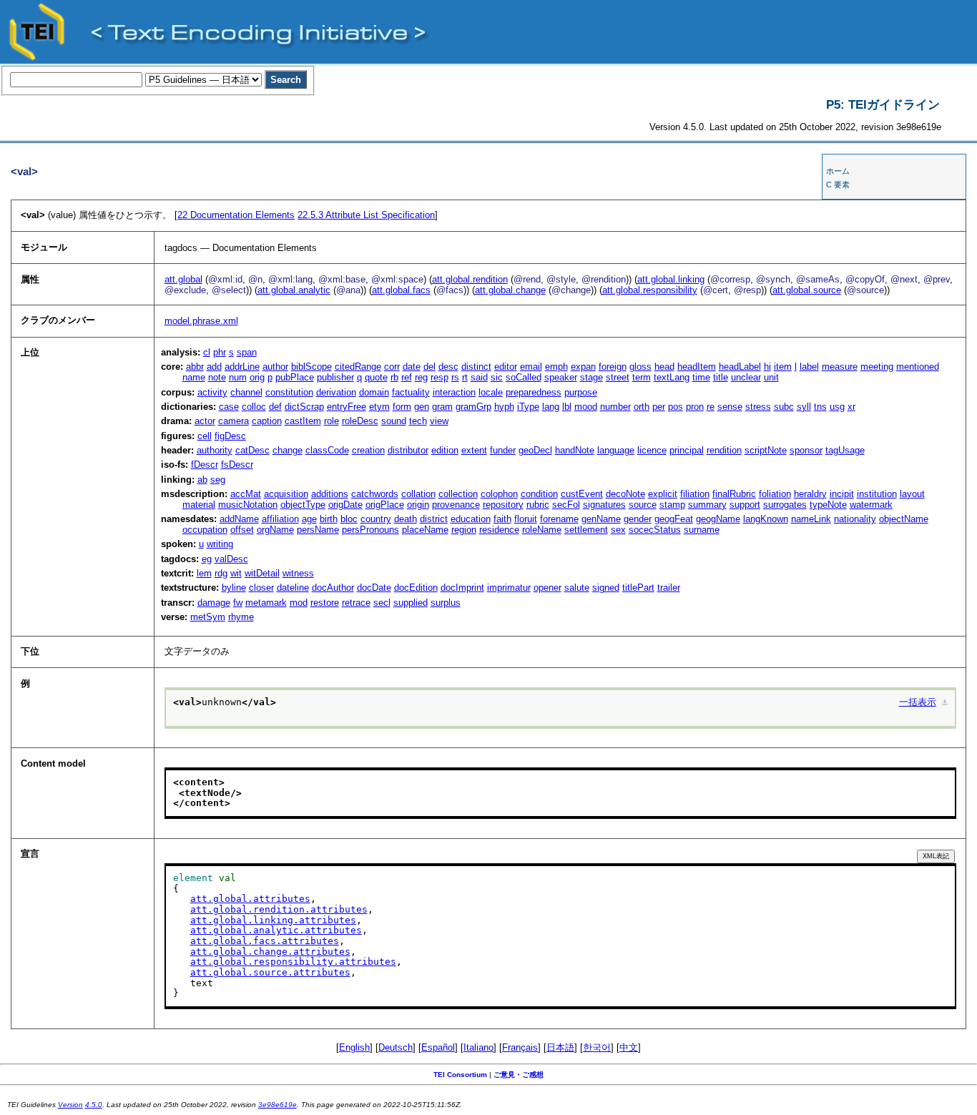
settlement (586, 529)
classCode (327, 450)
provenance (456, 504)
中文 (628, 1047)
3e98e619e (277, 1105)
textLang (671, 377)
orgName (275, 529)
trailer (668, 587)
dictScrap (304, 406)
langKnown (765, 519)
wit (236, 573)
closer (261, 587)
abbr (195, 366)
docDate (374, 587)
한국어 (597, 1047)
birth (329, 519)
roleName (541, 529)
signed (605, 587)
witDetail (262, 573)
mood (585, 406)
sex (618, 529)
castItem (303, 421)
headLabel (740, 366)
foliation (775, 493)
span (247, 352)
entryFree (346, 406)
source (643, 504)
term (641, 377)
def (275, 406)
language (615, 450)
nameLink (811, 519)
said (479, 377)
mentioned (917, 366)
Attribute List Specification (366, 215)
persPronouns (370, 529)
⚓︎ (945, 702)
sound (393, 421)
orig (257, 377)
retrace (356, 602)
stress (758, 406)
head (664, 366)
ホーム (838, 171)
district (434, 519)
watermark (871, 504)
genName (601, 519)
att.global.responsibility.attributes (293, 961)
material (198, 504)
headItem (696, 366)
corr (392, 366)
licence (652, 450)
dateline (293, 587)
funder (503, 450)
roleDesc (360, 421)
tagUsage (845, 450)
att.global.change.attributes (270, 951)
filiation (695, 493)
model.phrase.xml (201, 320)
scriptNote (766, 450)
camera (233, 421)
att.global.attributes (250, 898)
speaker (560, 377)
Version (70, 1105)
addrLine (242, 366)
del (429, 366)
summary (707, 504)
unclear (746, 377)
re (711, 406)
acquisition (286, 493)
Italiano (478, 1047)
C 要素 (838, 184)
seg (217, 479)
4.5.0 (93, 1105)
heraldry (810, 493)
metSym (207, 616)
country (375, 519)
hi (767, 366)
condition (539, 493)
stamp (672, 504)
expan (583, 366)
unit (771, 377)
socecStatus (655, 529)
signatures (604, 504)
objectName (903, 519)
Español (438, 1047)
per (658, 406)
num (238, 377)
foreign (613, 366)
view (439, 421)
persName (318, 529)
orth (641, 406)
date (412, 366)
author (275, 366)
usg (837, 406)
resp (439, 377)
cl (206, 352)
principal (686, 450)
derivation (336, 392)
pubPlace (294, 377)
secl (382, 602)
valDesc (231, 559)
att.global (183, 279)
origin (418, 504)
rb (394, 377)
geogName (718, 519)
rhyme (241, 616)
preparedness (533, 392)
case (229, 406)
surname (702, 529)
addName (239, 519)
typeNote (828, 504)
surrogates (785, 504)
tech (418, 421)
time (701, 377)
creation (368, 450)
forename (559, 519)
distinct (476, 366)
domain (374, 392)
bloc (349, 519)
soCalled (523, 377)
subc (784, 406)
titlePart (638, 587)
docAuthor (333, 587)
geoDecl (535, 450)
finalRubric (734, 493)
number (615, 406)
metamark (266, 602)
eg (207, 559)
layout (912, 493)
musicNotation (248, 504)
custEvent (582, 493)
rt (465, 377)
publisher (335, 377)
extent (474, 450)
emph (556, 366)
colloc (254, 406)
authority (214, 450)
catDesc (252, 450)
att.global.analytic (293, 290)
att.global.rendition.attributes (279, 909)
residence (499, 529)
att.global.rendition (470, 279)
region (463, 529)
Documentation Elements (236, 215)
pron (695, 406)
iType (528, 406)
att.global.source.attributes (270, 972)
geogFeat (673, 519)
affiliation (280, 519)
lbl (566, 406)
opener (547, 587)
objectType (302, 504)
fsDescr (237, 464)
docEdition (416, 587)
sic (497, 377)
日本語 (560, 1047)
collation (418, 493)
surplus (446, 602)
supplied (410, 602)
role (331, 421)
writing (220, 544)
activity (212, 392)
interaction (454, 392)
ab (202, 479)
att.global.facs (401, 290)
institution (877, 493)
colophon (499, 493)
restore (324, 602)
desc (448, 366)
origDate (345, 504)
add (214, 366)
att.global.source (806, 290)
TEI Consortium (460, 1075)
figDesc (230, 436)
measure (840, 366)
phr (219, 352)
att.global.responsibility (649, 290)
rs (455, 377)
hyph (504, 406)
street (617, 377)
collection (458, 493)
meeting (876, 366)
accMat (245, 493)
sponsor (806, 450)
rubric (537, 504)
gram (442, 406)
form (402, 406)
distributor (408, 450)
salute (576, 587)
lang (550, 406)
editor (505, 366)
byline (234, 587)
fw (237, 602)
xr (851, 406)
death (405, 519)
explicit (662, 493)
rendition (724, 450)
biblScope (311, 366)
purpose (580, 392)
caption (267, 421)
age (309, 519)
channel (246, 392)
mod (299, 602)
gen (421, 406)
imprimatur (509, 587)
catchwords (374, 493)
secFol (566, 504)
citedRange (358, 366)
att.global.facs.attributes (264, 940)
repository (503, 504)
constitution (289, 392)
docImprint (462, 587)
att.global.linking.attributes (273, 920)
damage (213, 602)
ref (406, 377)
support (745, 504)
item (783, 366)
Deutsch (395, 1047)
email (531, 366)
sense (729, 406)
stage (591, 377)
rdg (221, 573)
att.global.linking (670, 279)
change (288, 450)
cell (204, 436)
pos (675, 406)
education (471, 519)
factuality (411, 392)
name (193, 377)
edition (444, 450)
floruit (525, 519)
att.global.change (510, 290)
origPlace (384, 504)
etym (379, 406)
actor (205, 421)
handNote (574, 450)
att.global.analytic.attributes (276, 930)
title (720, 377)
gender (638, 519)
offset (242, 529)
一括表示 (917, 702)
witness (298, 573)
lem (204, 573)
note (217, 377)
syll (804, 406)
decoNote (625, 493)
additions (329, 493)
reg (421, 377)
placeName (425, 529)
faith (502, 519)
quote (376, 377)
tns (820, 406)
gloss (640, 366)
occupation (204, 529)
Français (520, 1047)
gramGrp (473, 406)
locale (490, 392)
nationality (855, 519)
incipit (842, 493)
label (809, 366)
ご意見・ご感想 (519, 1075)
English (354, 1047)
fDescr (204, 464)
